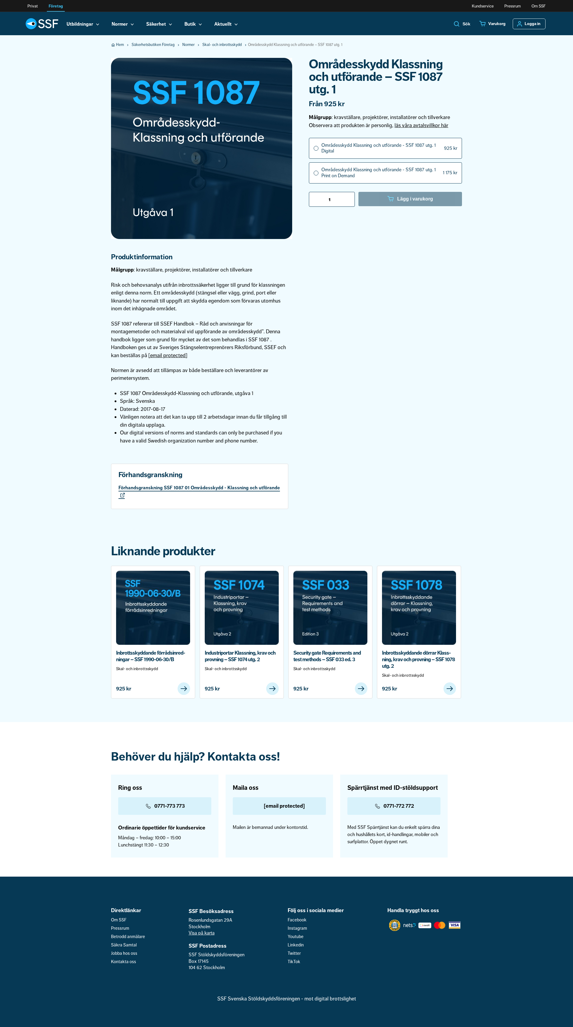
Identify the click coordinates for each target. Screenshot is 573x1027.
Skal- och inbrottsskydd (222, 44)
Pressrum (512, 6)
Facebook (297, 920)
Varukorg (497, 24)
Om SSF (539, 6)
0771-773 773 (169, 806)
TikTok (294, 962)
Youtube (296, 937)
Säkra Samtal (124, 945)
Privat (32, 6)
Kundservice (483, 6)
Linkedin (296, 945)
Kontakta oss (123, 962)
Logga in (532, 24)
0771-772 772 (398, 806)
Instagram (297, 928)
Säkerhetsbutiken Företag (153, 44)
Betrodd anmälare (128, 937)
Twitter (294, 953)
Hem (120, 44)
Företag (56, 6)
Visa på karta (202, 933)
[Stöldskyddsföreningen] (42, 24)
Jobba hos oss (124, 953)
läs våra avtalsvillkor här (421, 125)
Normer (188, 44)
